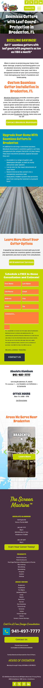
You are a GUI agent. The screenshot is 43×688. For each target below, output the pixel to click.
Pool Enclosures (21, 557)
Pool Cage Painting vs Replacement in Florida (21, 562)
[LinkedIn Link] (40, 2)
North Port (21, 599)
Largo (21, 595)
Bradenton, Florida (21, 114)
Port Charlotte (21, 604)
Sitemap (21, 576)
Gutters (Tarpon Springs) (21, 618)
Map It (21, 530)
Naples (21, 597)
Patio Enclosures (21, 560)
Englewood (21, 587)
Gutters (21, 574)
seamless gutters (26, 149)
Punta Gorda (21, 606)
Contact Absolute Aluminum (21, 122)
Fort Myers (21, 590)
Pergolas (21, 571)
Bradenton (21, 585)
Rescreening (21, 564)
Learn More (25, 457)
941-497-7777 (21, 375)
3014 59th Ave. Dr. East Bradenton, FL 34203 (21, 533)
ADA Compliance (14, 679)
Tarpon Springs (21, 613)
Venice (21, 616)
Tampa (21, 611)
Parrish (21, 602)
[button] (7, 452)
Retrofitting (21, 567)
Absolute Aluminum (11, 98)
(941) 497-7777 (21, 527)
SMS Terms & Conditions (11, 349)
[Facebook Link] (26, 2)
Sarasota (21, 609)
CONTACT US (14, 357)
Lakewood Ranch (21, 592)
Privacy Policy (22, 349)
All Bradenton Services (21, 262)
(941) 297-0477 (21, 540)
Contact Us (29, 8)
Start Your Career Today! (21, 547)
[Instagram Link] (36, 2)
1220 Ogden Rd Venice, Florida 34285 (21, 521)
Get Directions (21, 401)
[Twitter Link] (31, 2)
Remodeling (21, 569)
